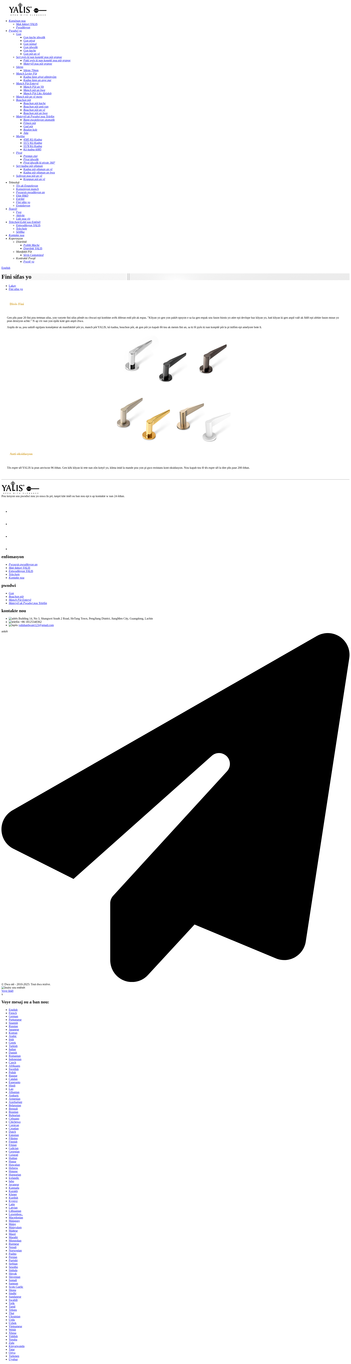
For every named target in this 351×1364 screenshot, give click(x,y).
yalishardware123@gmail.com (36, 625)
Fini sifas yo (16, 289)
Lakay (12, 285)
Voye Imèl (7, 990)
